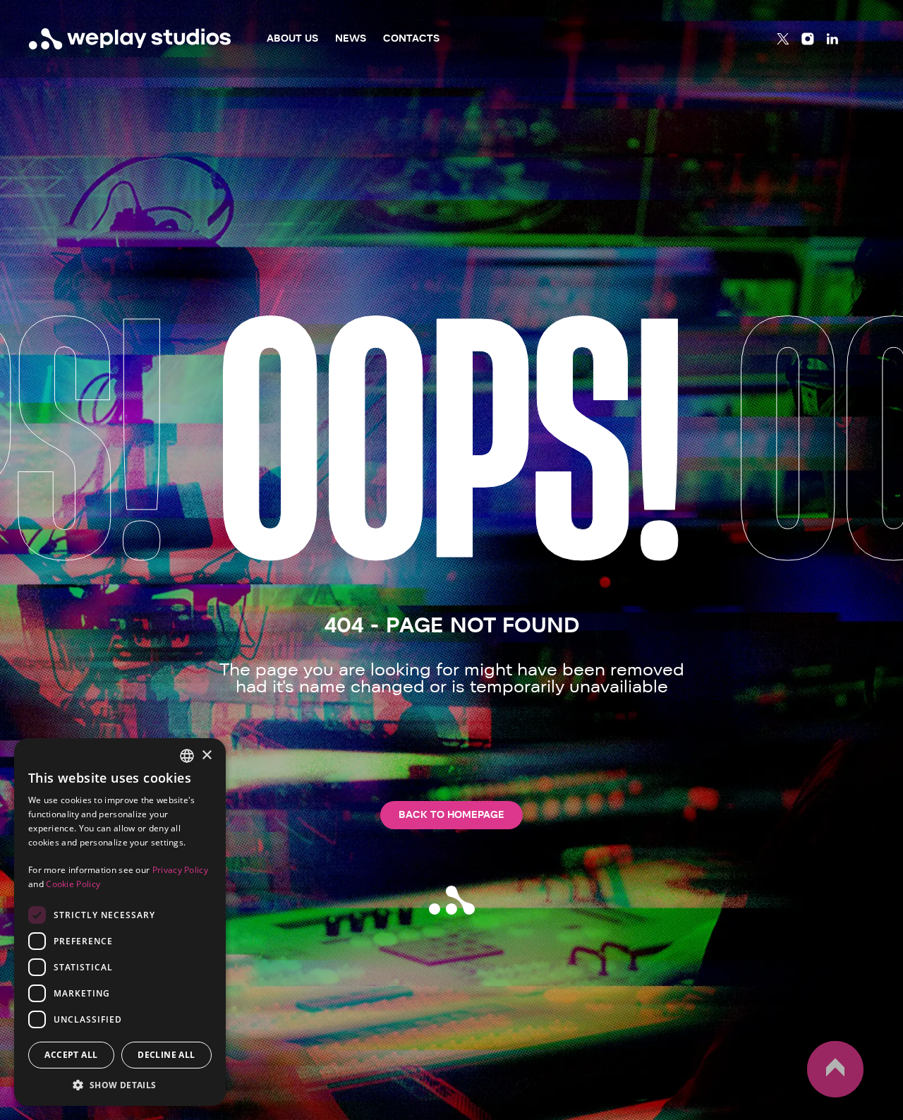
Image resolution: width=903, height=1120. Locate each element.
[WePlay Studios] (130, 38)
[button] (120, 1085)
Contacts (411, 38)
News (350, 38)
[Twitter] (783, 38)
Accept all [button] (70, 1055)
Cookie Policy (73, 884)
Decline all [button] (166, 1055)
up (815, 1096)
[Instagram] (807, 38)
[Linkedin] (832, 38)
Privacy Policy (180, 870)
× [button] (206, 755)
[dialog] (120, 922)
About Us (292, 38)
